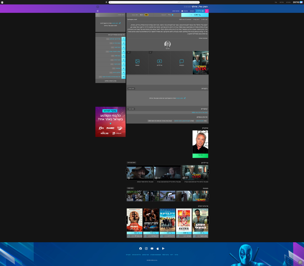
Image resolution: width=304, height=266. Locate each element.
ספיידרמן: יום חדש (115, 39)
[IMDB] (146, 15)
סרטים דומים (176, 11)
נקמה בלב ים (116, 43)
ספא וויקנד (117, 64)
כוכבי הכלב (117, 60)
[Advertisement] (167, 80)
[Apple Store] (157, 248)
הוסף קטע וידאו (131, 162)
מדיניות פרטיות (136, 255)
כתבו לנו (128, 255)
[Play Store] (163, 248)
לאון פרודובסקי (186, 121)
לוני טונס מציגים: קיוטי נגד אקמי (111, 77)
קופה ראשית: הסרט (114, 52)
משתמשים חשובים (155, 255)
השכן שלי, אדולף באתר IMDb (199, 112)
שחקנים (185, 11)
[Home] (298, 2)
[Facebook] (140, 248)
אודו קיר (200, 155)
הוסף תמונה (130, 188)
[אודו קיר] (167, 41)
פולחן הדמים (116, 72)
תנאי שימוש (145, 255)
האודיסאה (117, 47)
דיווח (171, 255)
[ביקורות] (182, 52)
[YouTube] (152, 248)
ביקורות (192, 11)
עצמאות (118, 68)
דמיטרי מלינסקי (178, 121)
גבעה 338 (117, 56)
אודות (176, 255)
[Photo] (200, 196)
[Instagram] (146, 248)
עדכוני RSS (166, 255)
